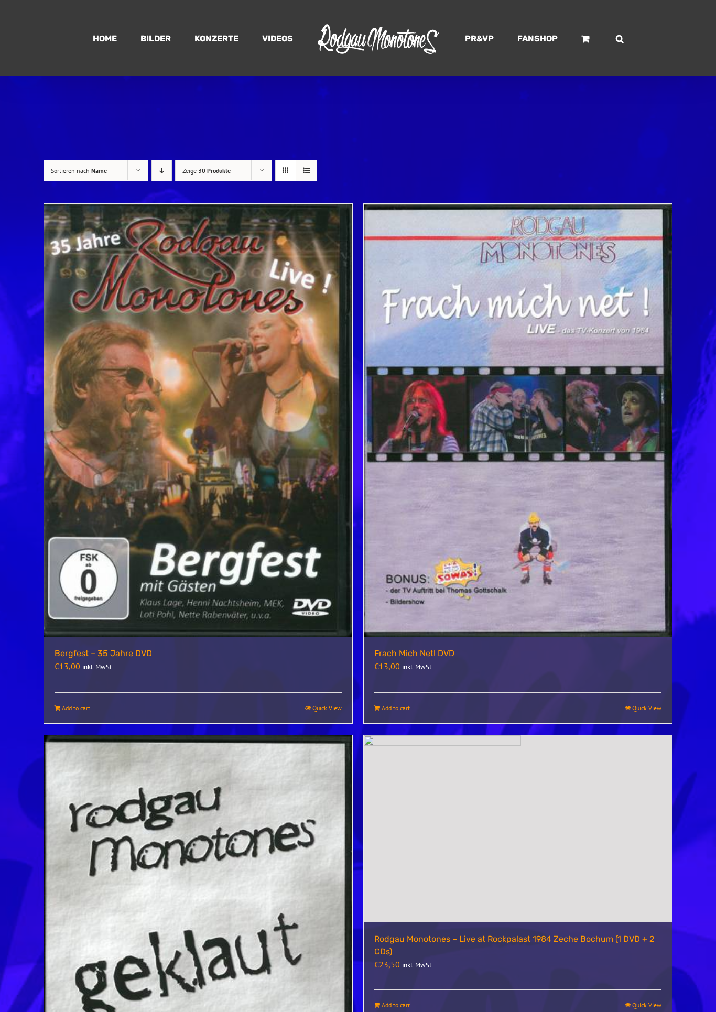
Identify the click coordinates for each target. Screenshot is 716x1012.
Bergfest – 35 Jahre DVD (103, 653)
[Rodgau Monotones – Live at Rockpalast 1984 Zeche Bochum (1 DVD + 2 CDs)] (518, 828)
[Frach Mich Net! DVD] (518, 420)
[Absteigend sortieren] (161, 170)
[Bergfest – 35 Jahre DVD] (198, 420)
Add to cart (76, 708)
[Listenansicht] (306, 170)
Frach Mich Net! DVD (414, 653)
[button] (571, 38)
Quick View (327, 708)
